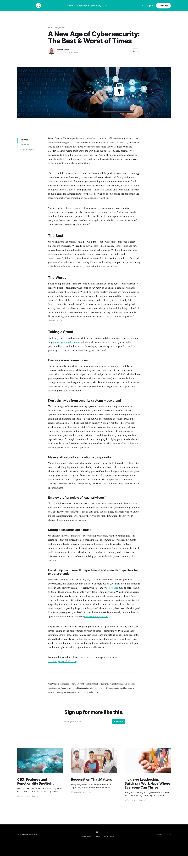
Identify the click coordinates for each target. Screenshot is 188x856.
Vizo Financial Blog (24, 834)
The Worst (24, 144)
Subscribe (163, 5)
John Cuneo (62, 49)
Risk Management (56, 27)
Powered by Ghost (163, 834)
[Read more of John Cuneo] (51, 51)
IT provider (112, 587)
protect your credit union (66, 342)
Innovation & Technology (89, 5)
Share (135, 51)
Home (70, 5)
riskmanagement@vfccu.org (62, 661)
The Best (23, 139)
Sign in (150, 5)
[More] (106, 6)
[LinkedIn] (97, 832)
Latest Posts (109, 836)
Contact (98, 836)
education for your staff (96, 616)
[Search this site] (142, 6)
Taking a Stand (26, 149)
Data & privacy (86, 836)
